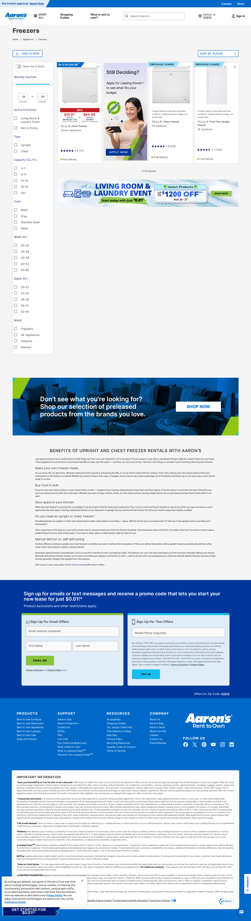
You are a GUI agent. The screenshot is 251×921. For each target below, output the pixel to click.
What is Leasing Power (72, 750)
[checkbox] (29, 118)
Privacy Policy (54, 670)
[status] (125, 600)
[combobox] (154, 16)
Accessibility (114, 719)
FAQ (60, 735)
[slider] (14, 84)
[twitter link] (194, 744)
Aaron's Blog (157, 723)
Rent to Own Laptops (28, 731)
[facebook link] (185, 744)
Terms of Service (34, 670)
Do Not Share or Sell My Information (131, 900)
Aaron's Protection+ (68, 723)
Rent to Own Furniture (29, 719)
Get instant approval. (23, 3)
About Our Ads (158, 731)
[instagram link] (222, 744)
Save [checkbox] (98, 67)
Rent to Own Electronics (30, 723)
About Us (155, 719)
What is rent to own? (100, 16)
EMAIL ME (40, 660)
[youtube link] (213, 744)
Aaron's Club (65, 719)
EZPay (61, 731)
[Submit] (126, 16)
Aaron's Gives (157, 727)
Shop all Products (26, 739)
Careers (226, 3)
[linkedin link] (231, 744)
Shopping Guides (66, 16)
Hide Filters (30, 53)
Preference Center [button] (15, 902)
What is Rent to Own (69, 746)
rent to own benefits (81, 564)
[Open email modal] (31, 911)
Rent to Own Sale (26, 735)
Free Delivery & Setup (119, 731)
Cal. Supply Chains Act (119, 727)
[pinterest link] (204, 744)
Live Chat (63, 739)
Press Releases (158, 742)
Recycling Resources (118, 742)
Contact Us (64, 727)
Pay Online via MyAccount (72, 742)
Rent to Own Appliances (30, 727)
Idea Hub (112, 735)
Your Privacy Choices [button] (160, 900)
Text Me (146, 674)
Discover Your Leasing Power (75, 754)
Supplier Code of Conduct (121, 746)
